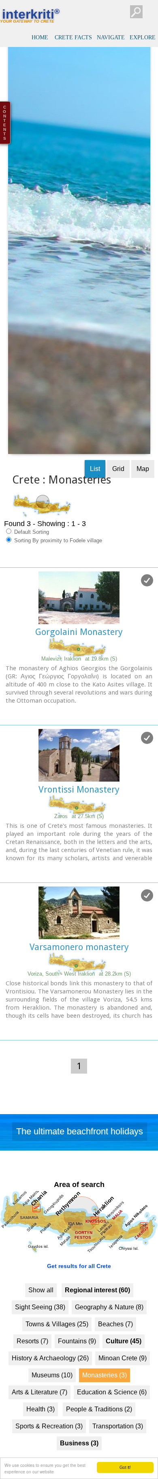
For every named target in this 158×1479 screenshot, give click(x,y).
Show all (40, 1308)
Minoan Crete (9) (122, 1376)
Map (143, 487)
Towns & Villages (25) (57, 1342)
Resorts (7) (32, 1359)
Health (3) (40, 1427)
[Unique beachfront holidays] (79, 1152)
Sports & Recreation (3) (49, 1444)
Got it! (125, 1467)
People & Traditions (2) (99, 1427)
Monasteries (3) (104, 1393)
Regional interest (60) (97, 1308)
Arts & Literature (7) (39, 1410)
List (95, 487)
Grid (118, 487)
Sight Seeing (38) (40, 1325)
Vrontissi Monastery (79, 808)
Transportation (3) (117, 1444)
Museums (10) (52, 1393)
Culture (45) (123, 1359)
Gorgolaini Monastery (79, 650)
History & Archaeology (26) (50, 1376)
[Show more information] (4, 731)
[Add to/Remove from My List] (147, 599)
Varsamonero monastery (79, 965)
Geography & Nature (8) (109, 1325)
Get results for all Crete (79, 1284)
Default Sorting (31, 550)
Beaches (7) (115, 1342)
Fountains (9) (77, 1359)
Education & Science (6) (112, 1410)
